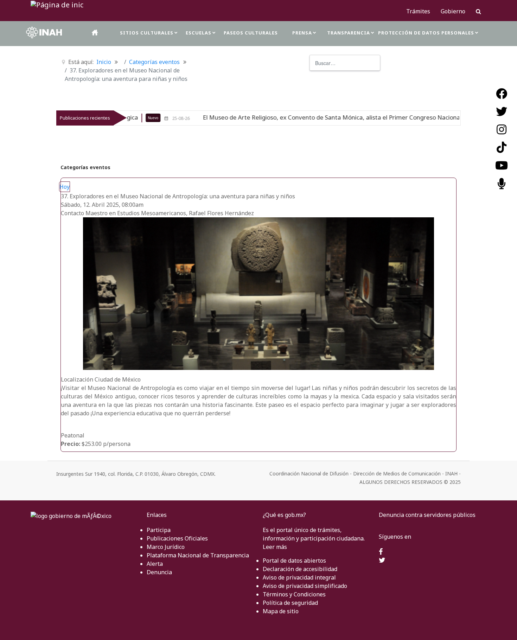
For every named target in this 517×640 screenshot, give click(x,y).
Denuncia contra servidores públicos (427, 515)
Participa (159, 530)
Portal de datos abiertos (294, 560)
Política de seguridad (290, 603)
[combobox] (344, 63)
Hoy (64, 187)
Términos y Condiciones (294, 594)
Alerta (155, 564)
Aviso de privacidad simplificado (305, 586)
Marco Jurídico (166, 547)
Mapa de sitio (281, 611)
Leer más (275, 547)
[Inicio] (95, 32)
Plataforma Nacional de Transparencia (198, 555)
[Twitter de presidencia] (382, 560)
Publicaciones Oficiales (177, 538)
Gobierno (453, 11)
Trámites (418, 11)
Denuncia (159, 572)
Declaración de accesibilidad (300, 569)
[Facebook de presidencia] (381, 552)
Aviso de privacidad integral (299, 577)
